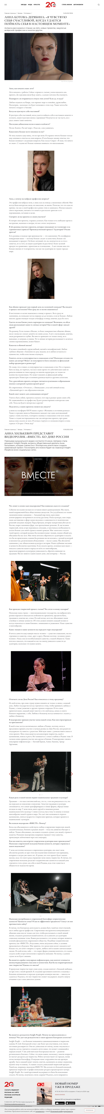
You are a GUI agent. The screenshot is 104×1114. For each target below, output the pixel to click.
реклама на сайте (11, 1092)
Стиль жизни (67, 4)
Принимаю (89, 1110)
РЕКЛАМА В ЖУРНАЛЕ (12, 1095)
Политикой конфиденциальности (61, 1111)
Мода (30, 4)
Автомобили (78, 4)
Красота (37, 4)
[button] (11, 774)
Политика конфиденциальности (14, 1104)
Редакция (8, 1097)
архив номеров (60, 1094)
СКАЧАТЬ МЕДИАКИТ (11, 1090)
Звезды (23, 4)
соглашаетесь (39, 1111)
